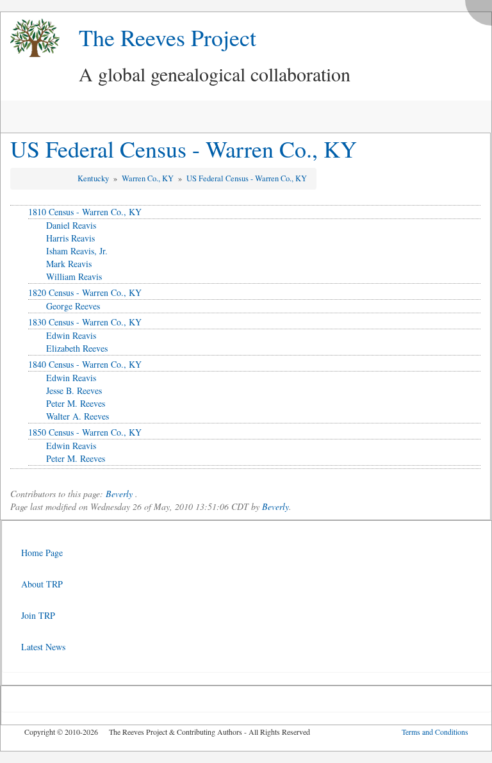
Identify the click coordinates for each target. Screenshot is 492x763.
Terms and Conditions (435, 731)
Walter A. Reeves (77, 416)
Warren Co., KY (149, 178)
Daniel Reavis (71, 225)
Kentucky (94, 178)
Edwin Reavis (71, 335)
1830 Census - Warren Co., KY (85, 322)
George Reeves (73, 306)
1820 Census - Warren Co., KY (85, 292)
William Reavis (74, 276)
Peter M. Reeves (75, 403)
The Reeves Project (167, 37)
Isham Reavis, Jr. (77, 251)
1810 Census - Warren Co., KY (85, 212)
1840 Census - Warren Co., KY (85, 364)
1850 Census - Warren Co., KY (85, 432)
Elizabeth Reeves (77, 348)
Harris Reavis (70, 238)
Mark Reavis (69, 264)
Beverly (119, 494)
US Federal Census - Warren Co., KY (183, 148)
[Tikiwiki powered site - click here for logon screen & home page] (30, 38)
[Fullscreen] (482, 9)
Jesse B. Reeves (74, 390)
